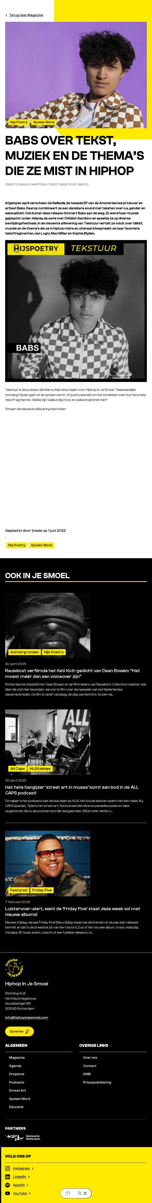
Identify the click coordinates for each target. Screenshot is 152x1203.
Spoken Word (43, 122)
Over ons (90, 1057)
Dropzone (16, 1074)
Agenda (15, 1066)
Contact (90, 1066)
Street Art (17, 1090)
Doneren (17, 1031)
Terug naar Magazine (26, 15)
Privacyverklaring (97, 1082)
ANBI (87, 1074)
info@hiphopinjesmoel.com (26, 1017)
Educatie (16, 1107)
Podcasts (16, 1082)
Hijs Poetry (19, 122)
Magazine (17, 1057)
